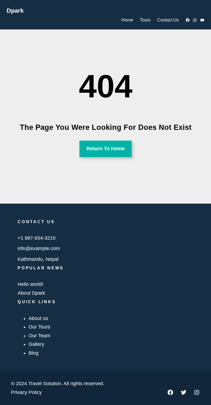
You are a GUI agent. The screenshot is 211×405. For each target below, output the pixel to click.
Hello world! (30, 284)
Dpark (15, 10)
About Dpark (31, 293)
